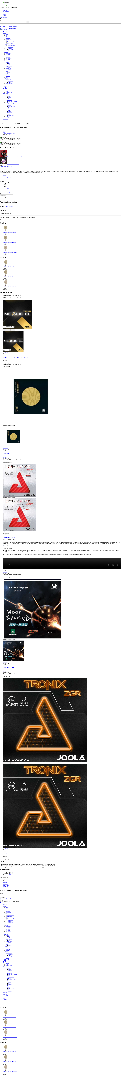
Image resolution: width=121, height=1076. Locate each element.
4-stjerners (8, 55)
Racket (9, 97)
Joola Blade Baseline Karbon (9, 242)
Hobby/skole (8, 53)
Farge (1, 190)
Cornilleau (8, 38)
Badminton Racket (12, 101)
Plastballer (10, 47)
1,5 (7, 178)
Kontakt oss (5, 884)
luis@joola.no (12, 28)
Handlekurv (5, 119)
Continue (13, 329)
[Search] (28, 22)
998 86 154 (3, 26)
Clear (9, 192)
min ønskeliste (6, 11)
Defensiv (8, 77)
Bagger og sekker (9, 83)
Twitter (5, 898)
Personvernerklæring (7, 887)
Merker (4, 33)
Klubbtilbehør (9, 79)
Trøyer (9, 82)
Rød (8, 188)
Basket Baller (11, 115)
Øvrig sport (5, 93)
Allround (8, 76)
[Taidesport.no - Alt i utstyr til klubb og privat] (3, 17)
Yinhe (7, 36)
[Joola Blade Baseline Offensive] (62, 248)
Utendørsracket (9, 58)
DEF (9, 67)
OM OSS (5, 882)
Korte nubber (8, 68)
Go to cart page (6, 329)
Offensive (8, 74)
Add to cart (3, 195)
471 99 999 (3, 28)
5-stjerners (8, 57)
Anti (7, 71)
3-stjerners (8, 54)
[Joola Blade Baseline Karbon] (62, 238)
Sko (9, 98)
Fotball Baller (11, 103)
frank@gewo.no (11, 874)
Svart (8, 190)
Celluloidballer (11, 50)
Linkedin (9, 898)
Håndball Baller (11, 106)
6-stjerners (8, 59)
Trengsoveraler (9, 92)
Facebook (2, 898)
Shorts (7, 91)
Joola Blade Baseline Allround (9, 232)
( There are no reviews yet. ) (6, 166)
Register (4, 15)
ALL (9, 64)
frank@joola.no (13, 26)
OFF (9, 63)
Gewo (7, 35)
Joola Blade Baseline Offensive (10, 252)
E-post (2, 893)
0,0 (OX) (9, 177)
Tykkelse (2, 181)
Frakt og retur (6, 886)
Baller (9, 96)
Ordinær (7, 62)
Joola (7, 34)
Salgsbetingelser (6, 885)
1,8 (7, 180)
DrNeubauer (8, 39)
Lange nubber (9, 66)
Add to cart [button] (5, 352)
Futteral (7, 84)
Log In (4, 14)
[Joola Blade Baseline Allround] (62, 228)
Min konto (5, 10)
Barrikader (10, 81)
